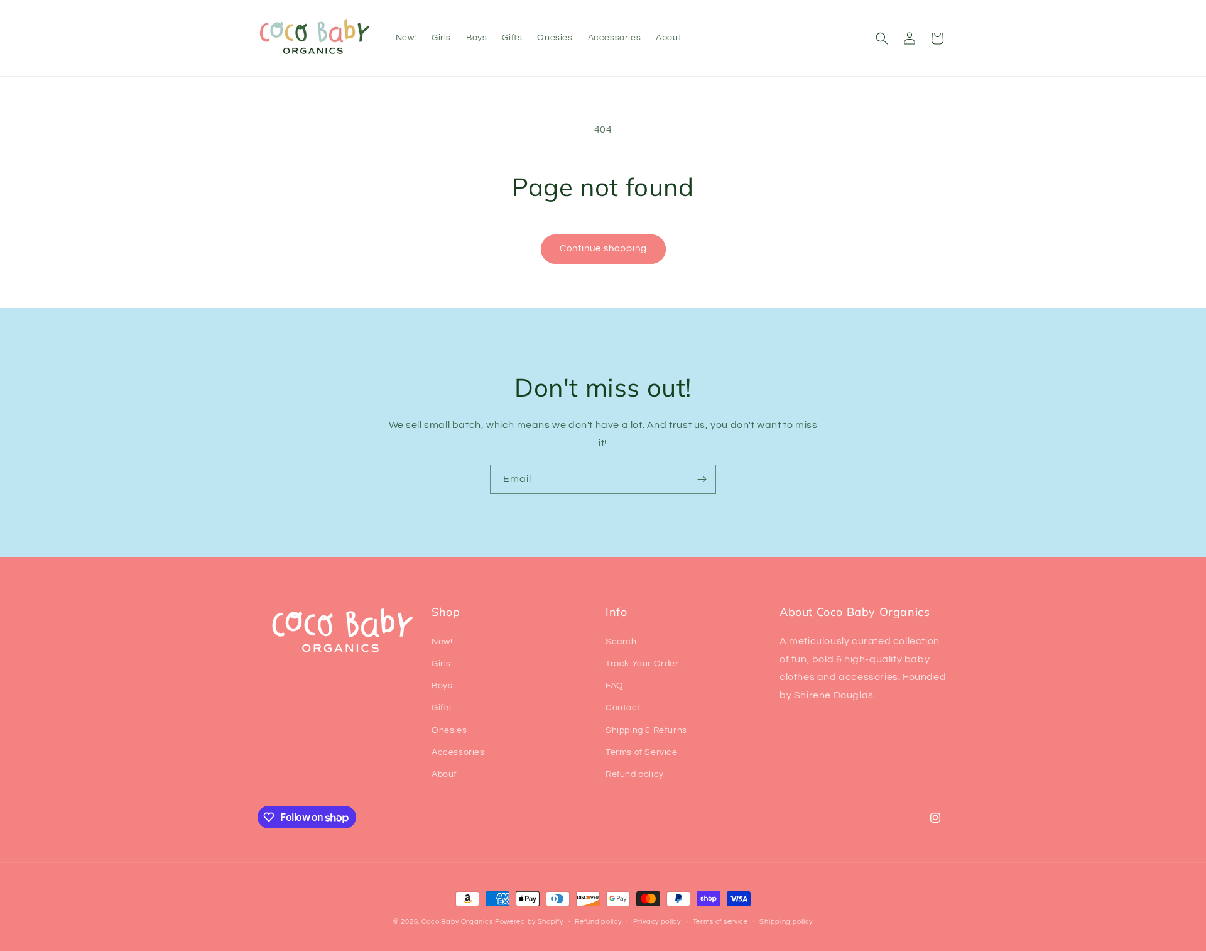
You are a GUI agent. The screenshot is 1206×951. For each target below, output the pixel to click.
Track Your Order (642, 663)
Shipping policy (786, 921)
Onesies (449, 730)
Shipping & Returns (646, 730)
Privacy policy (657, 921)
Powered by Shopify (529, 921)
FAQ (615, 685)
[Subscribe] (701, 479)
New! (442, 641)
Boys (442, 685)
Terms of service (720, 921)
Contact (623, 707)
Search (621, 641)
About (444, 774)
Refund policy (635, 774)
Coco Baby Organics (457, 921)
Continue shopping (603, 248)
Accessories (458, 752)
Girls (441, 663)
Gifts (442, 707)
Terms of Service (642, 752)
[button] (882, 38)
